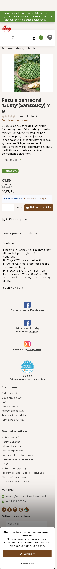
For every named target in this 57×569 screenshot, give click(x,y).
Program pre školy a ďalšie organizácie (23, 472)
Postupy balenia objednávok (17, 455)
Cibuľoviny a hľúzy (12, 397)
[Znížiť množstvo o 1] (12, 209)
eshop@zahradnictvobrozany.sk (26, 496)
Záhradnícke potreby (13, 411)
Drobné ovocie (10, 406)
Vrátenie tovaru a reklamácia (17, 459)
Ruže (4, 402)
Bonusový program (12, 450)
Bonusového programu (37, 198)
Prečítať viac (9, 159)
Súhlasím (29, 553)
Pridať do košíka (40, 207)
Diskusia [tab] (32, 233)
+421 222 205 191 (16, 501)
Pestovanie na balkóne (14, 415)
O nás (5, 463)
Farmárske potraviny (13, 419)
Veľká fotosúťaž (10, 437)
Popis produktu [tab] (14, 233)
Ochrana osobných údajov (16, 481)
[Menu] (50, 37)
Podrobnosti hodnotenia (15, 120)
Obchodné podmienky (14, 477)
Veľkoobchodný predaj (14, 468)
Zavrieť (23, 216)
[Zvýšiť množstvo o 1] (12, 206)
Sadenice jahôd (10, 393)
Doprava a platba (11, 441)
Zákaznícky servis (11, 446)
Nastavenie (27, 563)
